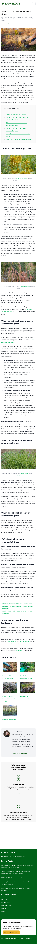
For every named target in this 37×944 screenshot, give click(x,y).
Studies (3, 908)
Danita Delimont (25, 286)
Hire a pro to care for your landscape (18, 139)
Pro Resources (6, 905)
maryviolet (18, 650)
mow (8, 641)
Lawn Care (5, 899)
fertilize (13, 641)
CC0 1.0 (22, 180)
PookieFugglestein (21, 178)
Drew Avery (24, 473)
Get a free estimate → (11, 932)
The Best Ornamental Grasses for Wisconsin (17, 604)
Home (3, 911)
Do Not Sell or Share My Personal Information (16, 938)
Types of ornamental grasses (16, 114)
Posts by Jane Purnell (19, 753)
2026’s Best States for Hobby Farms (13, 878)
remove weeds (25, 641)
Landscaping (5, 23)
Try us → (18, 794)
